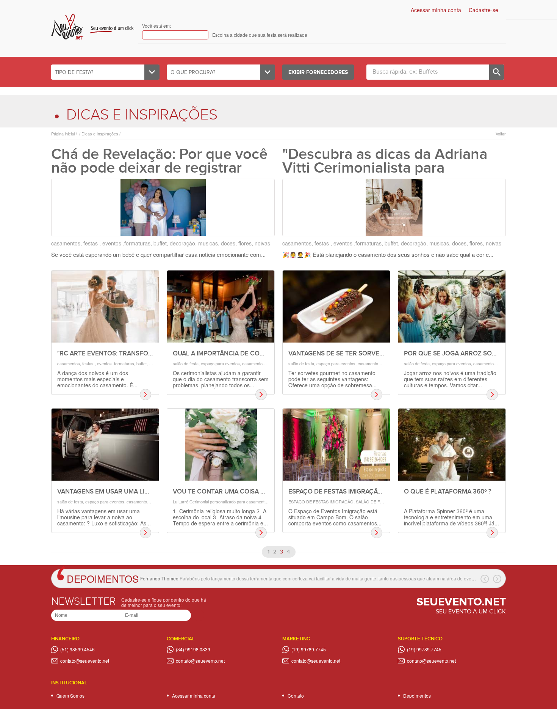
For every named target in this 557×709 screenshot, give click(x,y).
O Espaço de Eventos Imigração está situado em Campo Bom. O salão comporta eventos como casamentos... (335, 517)
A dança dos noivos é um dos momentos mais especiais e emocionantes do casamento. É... (97, 379)
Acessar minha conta (436, 10)
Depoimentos (103, 578)
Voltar (501, 133)
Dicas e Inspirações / (100, 133)
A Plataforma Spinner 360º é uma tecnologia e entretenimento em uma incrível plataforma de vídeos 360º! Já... (451, 517)
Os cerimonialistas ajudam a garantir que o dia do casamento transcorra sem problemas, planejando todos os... (221, 379)
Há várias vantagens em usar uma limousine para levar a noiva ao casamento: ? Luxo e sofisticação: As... (104, 517)
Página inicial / (64, 133)
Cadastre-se (483, 10)
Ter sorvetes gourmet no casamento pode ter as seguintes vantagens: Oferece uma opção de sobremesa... (332, 379)
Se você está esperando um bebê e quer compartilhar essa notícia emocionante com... (158, 254)
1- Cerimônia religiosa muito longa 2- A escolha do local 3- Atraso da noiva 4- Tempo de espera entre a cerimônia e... (220, 517)
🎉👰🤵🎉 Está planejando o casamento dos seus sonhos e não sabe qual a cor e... (387, 254)
